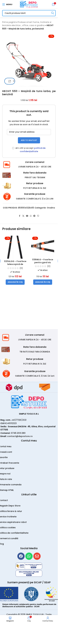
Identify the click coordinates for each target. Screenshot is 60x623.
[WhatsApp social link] (30, 216)
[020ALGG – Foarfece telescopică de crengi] (15, 247)
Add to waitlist (29, 140)
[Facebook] (21, 556)
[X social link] (23, 216)
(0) (21, 268)
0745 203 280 (18, 433)
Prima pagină (9, 22)
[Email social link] (27, 216)
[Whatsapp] (29, 556)
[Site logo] (29, 4)
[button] (15, 282)
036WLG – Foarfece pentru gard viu (42, 261)
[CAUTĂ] (53, 13)
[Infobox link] (29, 164)
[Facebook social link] (19, 216)
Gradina (51, 207)
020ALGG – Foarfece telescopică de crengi (15, 264)
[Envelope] (37, 556)
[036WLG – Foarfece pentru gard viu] (42, 246)
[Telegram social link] (34, 216)
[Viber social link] (38, 216)
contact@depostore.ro (20, 436)
